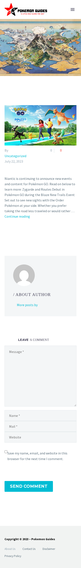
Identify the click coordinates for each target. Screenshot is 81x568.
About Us (10, 549)
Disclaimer (49, 549)
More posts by (27, 305)
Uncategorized (15, 156)
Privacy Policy (13, 556)
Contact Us (28, 549)
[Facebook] (7, 234)
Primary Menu (72, 9)
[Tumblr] (26, 234)
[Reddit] (38, 234)
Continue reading (17, 216)
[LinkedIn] (32, 234)
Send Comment (29, 486)
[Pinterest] (20, 234)
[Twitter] (13, 234)
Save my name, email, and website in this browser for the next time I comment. (37, 456)
